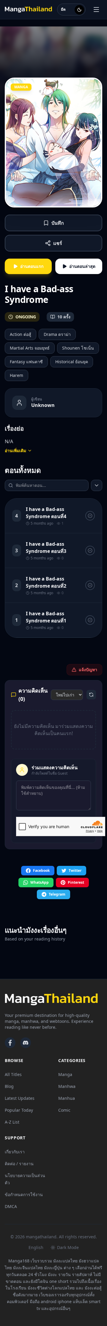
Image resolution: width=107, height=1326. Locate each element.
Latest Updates (19, 1098)
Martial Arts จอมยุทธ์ (30, 348)
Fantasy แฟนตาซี (26, 361)
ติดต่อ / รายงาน (19, 1163)
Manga (65, 1074)
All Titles (13, 1074)
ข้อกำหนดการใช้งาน (24, 1194)
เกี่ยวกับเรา (15, 1151)
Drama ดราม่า (57, 334)
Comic (64, 1110)
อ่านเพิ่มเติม (15, 450)
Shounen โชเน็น (78, 348)
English (36, 1247)
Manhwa (66, 1086)
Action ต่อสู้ (20, 334)
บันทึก (57, 223)
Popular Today (19, 1110)
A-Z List (12, 1122)
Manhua (66, 1098)
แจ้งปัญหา (88, 669)
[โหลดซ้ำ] (91, 694)
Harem (16, 375)
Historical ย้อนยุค (71, 361)
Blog (9, 1086)
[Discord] (25, 1042)
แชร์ (57, 243)
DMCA (11, 1206)
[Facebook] (10, 1042)
